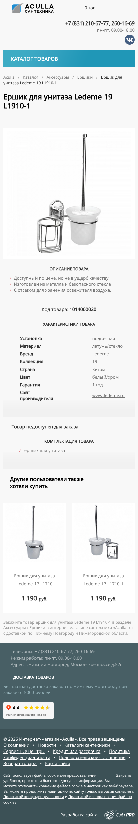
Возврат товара (20, 763)
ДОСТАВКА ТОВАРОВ (33, 677)
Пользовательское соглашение (92, 757)
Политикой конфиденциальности (33, 796)
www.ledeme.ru (108, 395)
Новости (47, 745)
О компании (16, 745)
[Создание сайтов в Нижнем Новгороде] (119, 818)
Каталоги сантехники (87, 745)
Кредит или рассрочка (76, 751)
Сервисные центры (24, 751)
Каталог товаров (34, 59)
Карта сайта (57, 763)
